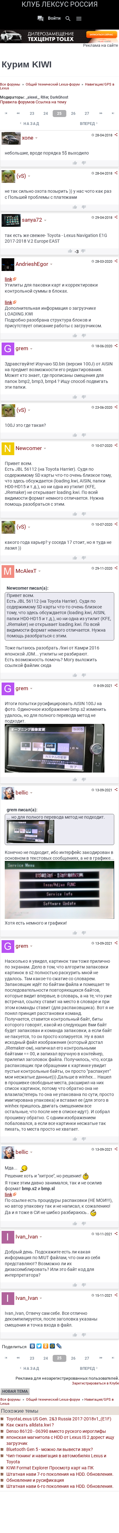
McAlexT (25, 571)
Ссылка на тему (51, 102)
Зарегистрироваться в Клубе (95, 1383)
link (8, 279)
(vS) (20, 176)
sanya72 (31, 220)
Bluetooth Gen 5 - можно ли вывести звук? (49, 1449)
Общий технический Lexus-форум (53, 84)
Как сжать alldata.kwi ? (30, 1424)
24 (45, 113)
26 (73, 113)
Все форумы (10, 84)
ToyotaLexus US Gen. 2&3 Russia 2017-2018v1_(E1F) (58, 1418)
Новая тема (15, 1391)
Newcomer (28, 448)
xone (27, 138)
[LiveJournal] (59, 1344)
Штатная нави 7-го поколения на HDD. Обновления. (60, 1474)
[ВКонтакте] (32, 1344)
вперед (89, 123)
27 (87, 113)
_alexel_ (32, 97)
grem (21, 348)
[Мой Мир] (52, 1344)
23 (32, 113)
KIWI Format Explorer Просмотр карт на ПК (50, 1467)
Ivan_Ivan (26, 1236)
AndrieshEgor (31, 264)
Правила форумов (17, 102)
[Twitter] (39, 1344)
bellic (21, 792)
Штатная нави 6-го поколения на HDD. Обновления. (60, 1486)
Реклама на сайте (100, 45)
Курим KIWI (27, 64)
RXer (44, 97)
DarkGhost (59, 97)
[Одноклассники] (46, 1344)
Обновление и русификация (35, 1480)
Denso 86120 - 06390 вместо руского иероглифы (56, 1431)
